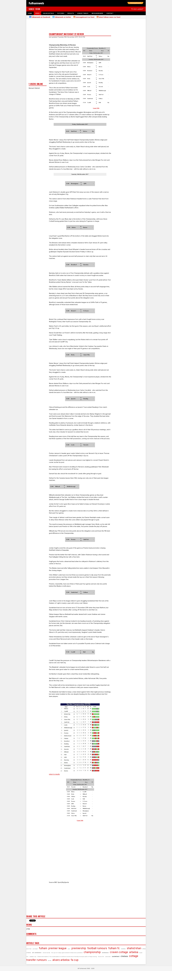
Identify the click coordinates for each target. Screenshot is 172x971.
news (37, 13)
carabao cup (32, 956)
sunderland (115, 956)
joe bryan (35, 948)
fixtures (60, 13)
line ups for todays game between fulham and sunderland (67, 952)
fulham (43, 948)
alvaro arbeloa (60, 959)
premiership (78, 948)
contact (109, 13)
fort (27, 956)
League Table (96, 108)
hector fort (101, 956)
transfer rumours (36, 959)
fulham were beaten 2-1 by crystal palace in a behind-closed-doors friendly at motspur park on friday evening (67, 956)
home (30, 13)
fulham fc (114, 948)
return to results (54, 774)
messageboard (97, 13)
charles (123, 948)
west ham (28, 948)
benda (49, 960)
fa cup (74, 959)
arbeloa (133, 952)
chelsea (124, 956)
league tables (82, 13)
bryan (140, 952)
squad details (48, 13)
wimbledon (105, 952)
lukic (69, 948)
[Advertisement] (38, 51)
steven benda (46, 952)
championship (92, 952)
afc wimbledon (36, 952)
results (70, 13)
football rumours (97, 948)
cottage (133, 956)
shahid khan (134, 948)
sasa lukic (108, 956)
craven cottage (119, 952)
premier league (57, 948)
